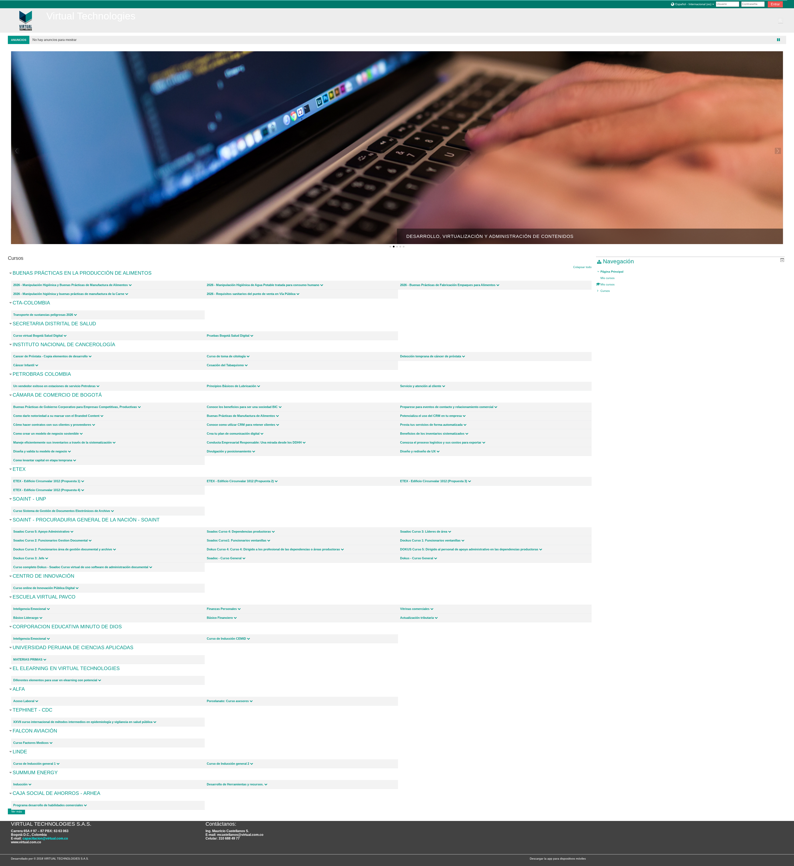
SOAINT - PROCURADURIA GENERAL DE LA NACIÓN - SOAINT (86, 519)
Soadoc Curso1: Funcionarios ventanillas (236, 540)
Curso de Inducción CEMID (226, 638)
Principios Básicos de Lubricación (231, 386)
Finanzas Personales (222, 609)
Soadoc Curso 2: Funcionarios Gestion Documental (50, 540)
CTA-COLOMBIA (31, 302)
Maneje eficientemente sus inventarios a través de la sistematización (62, 442)
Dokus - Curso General (416, 558)
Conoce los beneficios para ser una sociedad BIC (242, 407)
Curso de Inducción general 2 (228, 763)
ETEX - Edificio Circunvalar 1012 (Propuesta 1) (46, 481)
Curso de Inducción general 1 (34, 763)
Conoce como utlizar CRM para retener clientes (241, 424)
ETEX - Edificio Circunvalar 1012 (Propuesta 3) (433, 481)
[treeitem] (690, 281)
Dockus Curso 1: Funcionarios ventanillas (430, 540)
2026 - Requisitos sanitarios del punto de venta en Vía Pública (251, 294)
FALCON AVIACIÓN (35, 731)
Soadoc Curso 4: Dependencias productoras (239, 531)
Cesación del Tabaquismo (225, 365)
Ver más (16, 811)
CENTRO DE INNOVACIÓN (43, 576)
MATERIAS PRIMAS (27, 659)
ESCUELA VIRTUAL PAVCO (44, 597)
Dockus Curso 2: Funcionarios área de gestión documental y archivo (62, 549)
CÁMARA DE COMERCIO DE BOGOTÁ (57, 395)
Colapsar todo (582, 267)
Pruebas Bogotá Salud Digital (228, 335)
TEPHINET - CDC (32, 710)
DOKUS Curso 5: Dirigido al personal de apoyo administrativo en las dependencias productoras (469, 549)
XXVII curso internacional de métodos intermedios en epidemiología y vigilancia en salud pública (82, 722)
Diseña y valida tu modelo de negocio (40, 451)
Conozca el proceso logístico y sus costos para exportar (440, 442)
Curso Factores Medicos (31, 742)
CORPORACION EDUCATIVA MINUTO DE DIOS (67, 626)
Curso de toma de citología (226, 356)
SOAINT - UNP (29, 499)
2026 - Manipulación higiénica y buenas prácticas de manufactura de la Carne (68, 294)
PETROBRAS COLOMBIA (42, 374)
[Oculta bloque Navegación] (782, 260)
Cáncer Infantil (23, 365)
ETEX (19, 469)
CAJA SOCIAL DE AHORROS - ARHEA (56, 793)
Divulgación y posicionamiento (229, 451)
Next (778, 151)
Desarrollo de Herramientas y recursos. (235, 784)
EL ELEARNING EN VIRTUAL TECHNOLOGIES (66, 668)
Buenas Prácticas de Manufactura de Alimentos (241, 415)
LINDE (20, 751)
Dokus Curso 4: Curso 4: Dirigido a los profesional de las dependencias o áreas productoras (273, 549)
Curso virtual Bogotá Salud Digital (38, 335)
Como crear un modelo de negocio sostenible (46, 433)
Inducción (20, 784)
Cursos (605, 290)
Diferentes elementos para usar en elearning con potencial (55, 680)
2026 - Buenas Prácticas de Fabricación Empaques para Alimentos (447, 285)
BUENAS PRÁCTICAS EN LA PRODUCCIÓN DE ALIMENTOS (82, 273)
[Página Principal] (25, 20)
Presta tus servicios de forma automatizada (431, 424)
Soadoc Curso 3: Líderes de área (423, 531)
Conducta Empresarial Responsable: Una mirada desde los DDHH (254, 442)
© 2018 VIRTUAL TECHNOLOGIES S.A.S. (61, 858)
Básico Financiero (220, 617)
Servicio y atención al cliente (420, 386)
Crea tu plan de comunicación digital (233, 433)
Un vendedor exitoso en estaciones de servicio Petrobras (54, 386)
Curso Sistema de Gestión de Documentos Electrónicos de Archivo (61, 511)
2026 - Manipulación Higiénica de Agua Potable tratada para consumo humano (263, 285)
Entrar (775, 4)
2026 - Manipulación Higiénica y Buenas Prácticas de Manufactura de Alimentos (70, 285)
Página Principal (611, 271)
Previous (16, 151)
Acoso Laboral (23, 701)
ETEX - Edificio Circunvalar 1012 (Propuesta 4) (46, 490)
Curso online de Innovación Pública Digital (44, 588)
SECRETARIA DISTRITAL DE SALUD (54, 323)
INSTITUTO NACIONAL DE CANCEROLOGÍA (64, 344)
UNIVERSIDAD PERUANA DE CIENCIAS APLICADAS (73, 647)
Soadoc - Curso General (224, 558)
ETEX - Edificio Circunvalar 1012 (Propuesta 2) (240, 481)
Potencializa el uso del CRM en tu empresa (431, 415)
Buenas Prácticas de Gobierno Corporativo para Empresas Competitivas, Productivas (75, 407)
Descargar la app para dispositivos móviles (558, 858)
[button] (692, 4)
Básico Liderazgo (25, 617)
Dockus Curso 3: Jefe (28, 558)
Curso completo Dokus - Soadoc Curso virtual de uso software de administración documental (80, 567)
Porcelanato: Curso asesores (228, 701)
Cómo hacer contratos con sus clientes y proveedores (52, 424)
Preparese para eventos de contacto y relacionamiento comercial (446, 407)
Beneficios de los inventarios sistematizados (432, 433)
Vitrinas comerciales (414, 609)
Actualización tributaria (417, 617)
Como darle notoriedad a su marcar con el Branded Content (56, 415)
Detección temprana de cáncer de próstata (430, 356)
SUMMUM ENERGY (35, 772)
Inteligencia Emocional (29, 609)
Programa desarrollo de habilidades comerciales (48, 805)
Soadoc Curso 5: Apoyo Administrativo (41, 531)
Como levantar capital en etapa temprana (42, 460)
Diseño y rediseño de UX (418, 451)
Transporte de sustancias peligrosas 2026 (43, 314)
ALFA (19, 689)
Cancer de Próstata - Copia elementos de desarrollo (50, 356)
